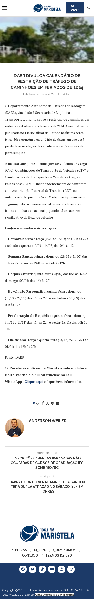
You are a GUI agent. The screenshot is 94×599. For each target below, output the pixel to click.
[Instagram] (61, 569)
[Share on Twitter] (47, 403)
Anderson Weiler (48, 421)
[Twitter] (32, 569)
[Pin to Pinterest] (52, 403)
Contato (30, 555)
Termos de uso (58, 555)
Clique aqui (33, 381)
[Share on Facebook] (43, 403)
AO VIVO (75, 8)
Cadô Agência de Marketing (54, 594)
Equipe (40, 550)
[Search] (89, 8)
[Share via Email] (57, 403)
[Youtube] (51, 569)
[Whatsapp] (71, 569)
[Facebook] (23, 569)
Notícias (19, 550)
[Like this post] (37, 403)
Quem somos (64, 550)
